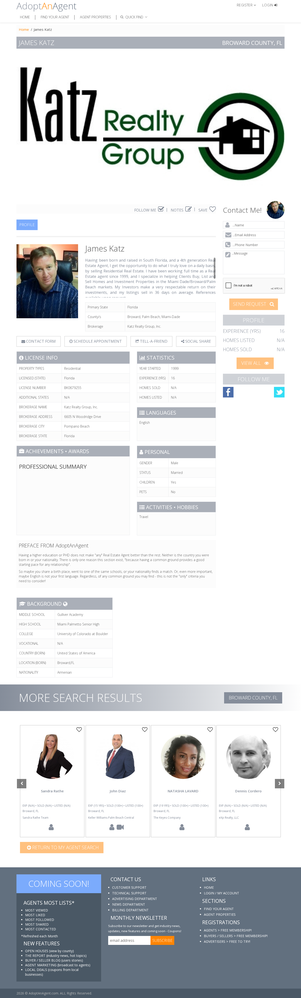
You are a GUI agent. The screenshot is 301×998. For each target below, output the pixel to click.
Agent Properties (95, 17)
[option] (52, 781)
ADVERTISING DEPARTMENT (134, 898)
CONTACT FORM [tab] (40, 341)
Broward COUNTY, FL (253, 698)
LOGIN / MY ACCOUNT (221, 893)
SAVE (203, 210)
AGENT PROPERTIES (220, 914)
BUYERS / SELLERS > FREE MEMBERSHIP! (236, 936)
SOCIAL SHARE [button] (197, 341)
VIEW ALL (251, 363)
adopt (52, 760)
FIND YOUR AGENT (219, 909)
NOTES (177, 210)
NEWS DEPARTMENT (128, 904)
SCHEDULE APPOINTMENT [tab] (97, 341)
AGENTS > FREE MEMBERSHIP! (228, 930)
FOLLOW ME (145, 210)
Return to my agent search (65, 847)
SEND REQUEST (250, 304)
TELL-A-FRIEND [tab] (153, 341)
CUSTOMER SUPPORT (129, 887)
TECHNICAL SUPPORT (129, 893)
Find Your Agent (55, 17)
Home (25, 17)
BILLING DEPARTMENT (130, 910)
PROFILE (27, 224)
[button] (248, 4)
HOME (209, 887)
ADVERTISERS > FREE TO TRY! (227, 941)
